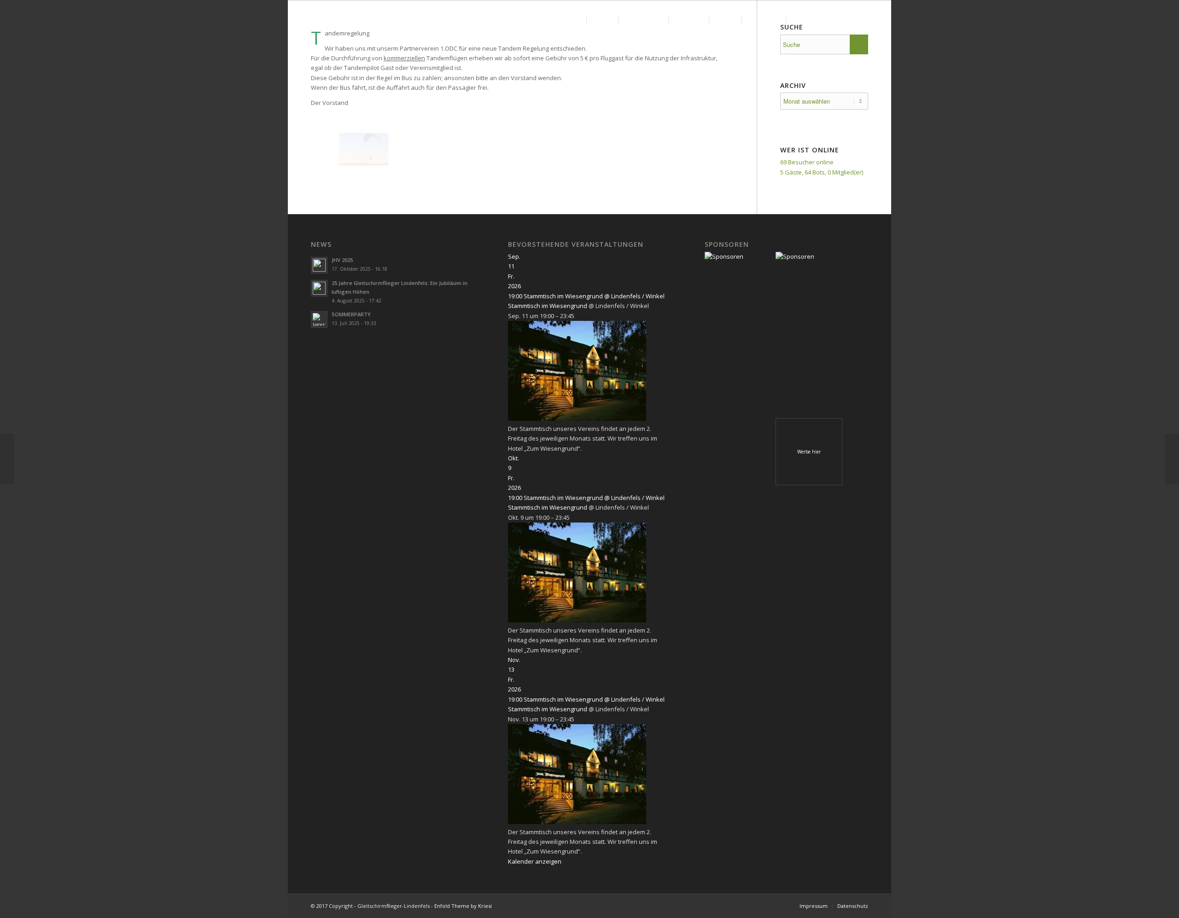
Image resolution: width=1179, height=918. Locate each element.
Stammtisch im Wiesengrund (547, 306)
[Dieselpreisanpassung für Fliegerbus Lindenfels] (1172, 459)
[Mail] (872, 20)
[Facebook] (858, 20)
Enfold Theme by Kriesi (463, 905)
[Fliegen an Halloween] (7, 459)
